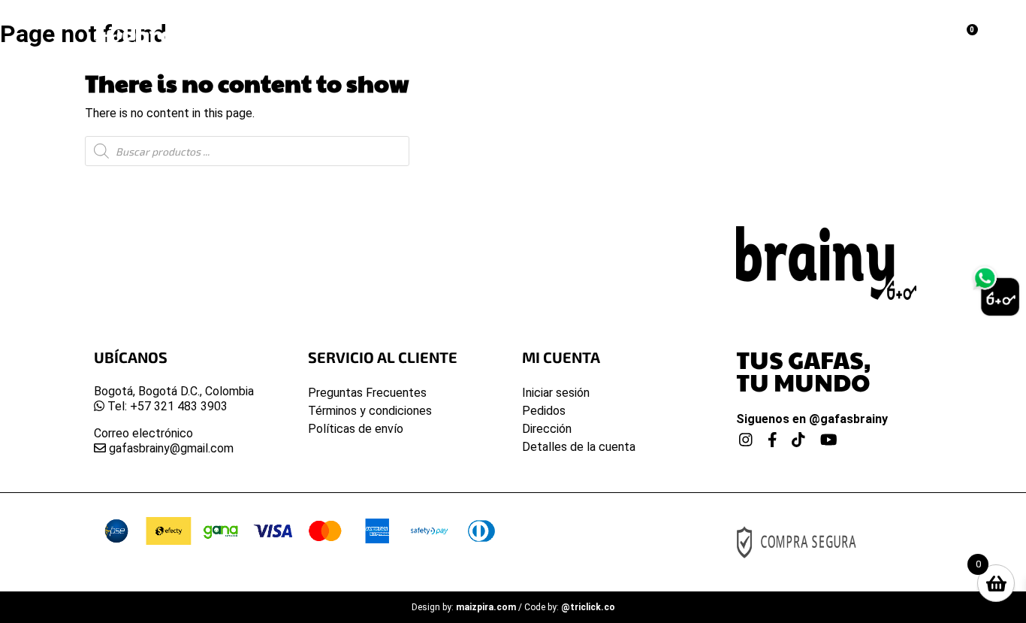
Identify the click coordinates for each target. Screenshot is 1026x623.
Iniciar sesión (556, 393)
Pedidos (544, 411)
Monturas (262, 26)
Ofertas (644, 26)
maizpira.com (486, 607)
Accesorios (561, 26)
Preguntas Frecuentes (367, 393)
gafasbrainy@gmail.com (170, 448)
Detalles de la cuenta (578, 447)
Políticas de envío (355, 429)
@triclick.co (588, 607)
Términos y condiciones (370, 411)
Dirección (547, 429)
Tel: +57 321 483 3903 (166, 406)
